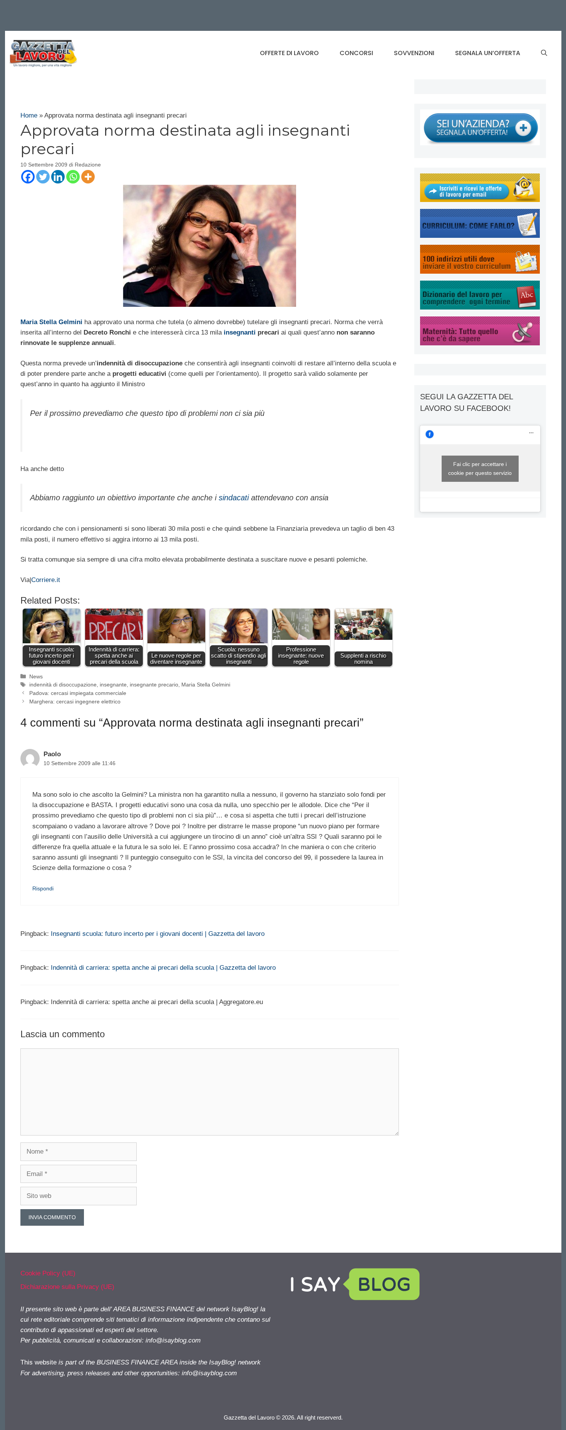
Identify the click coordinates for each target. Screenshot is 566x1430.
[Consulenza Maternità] (480, 343)
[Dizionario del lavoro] (480, 307)
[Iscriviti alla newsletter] (480, 200)
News (36, 676)
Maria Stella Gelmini (205, 684)
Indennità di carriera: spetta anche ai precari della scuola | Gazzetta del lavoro (163, 967)
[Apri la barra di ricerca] (544, 53)
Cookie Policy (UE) (47, 1273)
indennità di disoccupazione (63, 684)
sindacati (234, 497)
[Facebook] (28, 176)
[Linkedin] (58, 176)
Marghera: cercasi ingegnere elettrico (75, 701)
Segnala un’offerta (487, 53)
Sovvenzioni (414, 53)
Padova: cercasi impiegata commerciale (77, 693)
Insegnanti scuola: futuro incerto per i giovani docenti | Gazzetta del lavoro (158, 933)
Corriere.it (45, 580)
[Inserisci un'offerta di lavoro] (480, 143)
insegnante (113, 684)
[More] (88, 176)
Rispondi (43, 888)
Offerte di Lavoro (289, 53)
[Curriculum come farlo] (480, 235)
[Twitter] (43, 176)
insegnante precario (154, 684)
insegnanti (240, 332)
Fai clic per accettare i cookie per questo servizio (480, 468)
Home (28, 115)
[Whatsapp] (73, 176)
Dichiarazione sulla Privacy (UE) (67, 1286)
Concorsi (356, 53)
